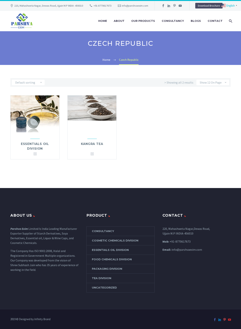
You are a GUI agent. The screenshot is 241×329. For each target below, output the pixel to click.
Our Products (143, 21)
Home (102, 21)
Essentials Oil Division (110, 250)
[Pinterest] (174, 5)
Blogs (196, 21)
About (119, 21)
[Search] (230, 21)
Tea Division (101, 278)
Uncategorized (104, 287)
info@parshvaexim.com (135, 5)
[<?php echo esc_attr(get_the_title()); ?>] (35, 154)
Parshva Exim (19, 229)
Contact (215, 21)
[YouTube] (180, 5)
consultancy (103, 231)
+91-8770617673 (102, 5)
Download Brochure (209, 5)
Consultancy (173, 21)
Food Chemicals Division (112, 259)
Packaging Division (107, 268)
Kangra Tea (92, 144)
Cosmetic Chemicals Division (115, 240)
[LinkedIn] (169, 5)
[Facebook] (163, 5)
